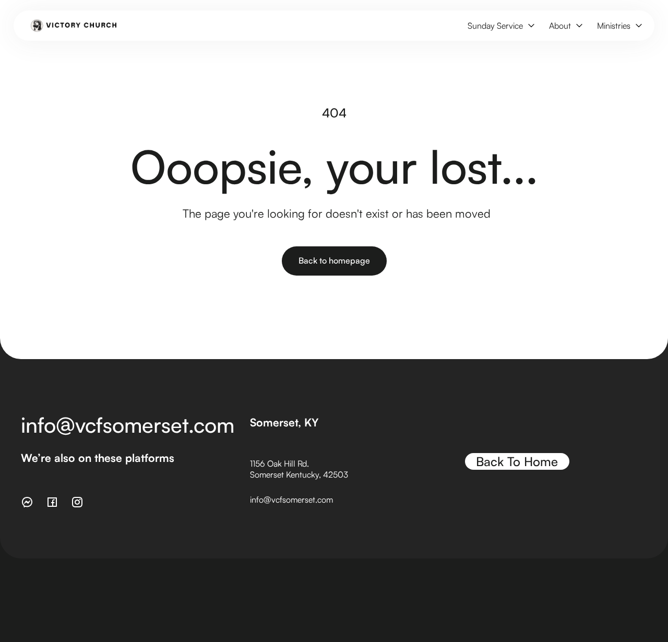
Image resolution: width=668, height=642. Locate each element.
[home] (74, 25)
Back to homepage (334, 260)
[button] (500, 26)
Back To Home (517, 461)
